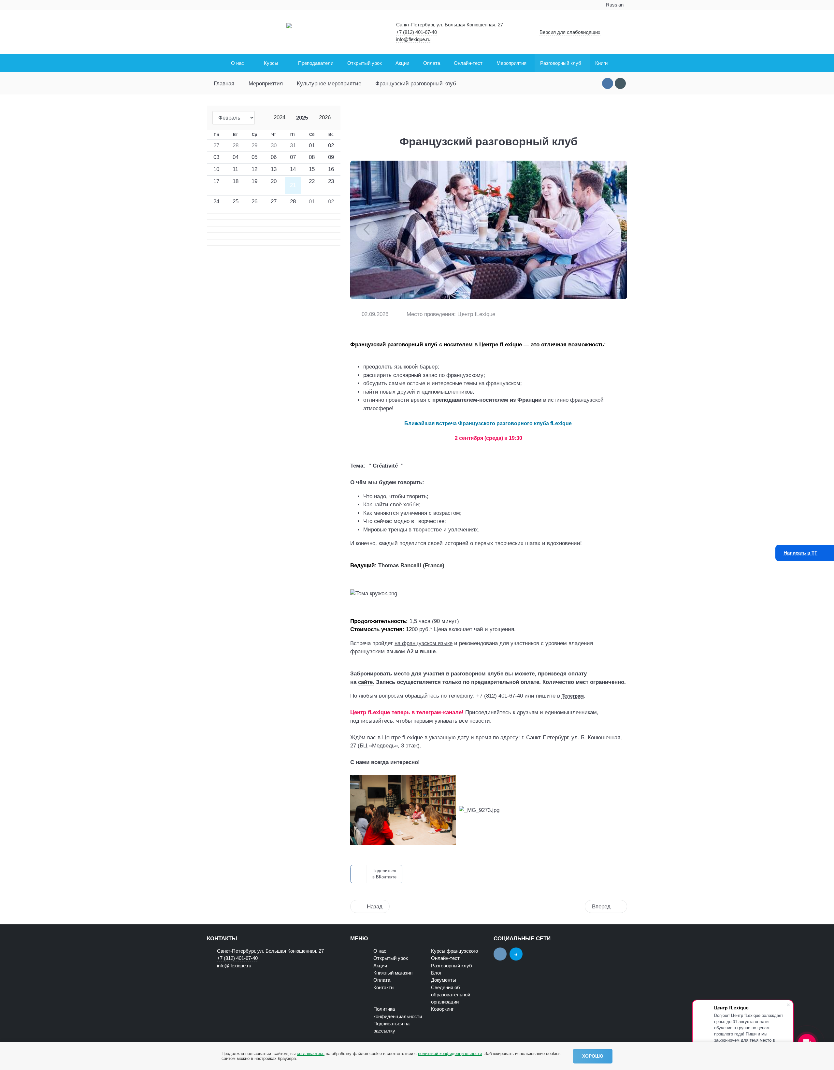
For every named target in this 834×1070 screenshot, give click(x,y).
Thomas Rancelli (399, 565)
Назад (374, 907)
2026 (325, 117)
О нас (379, 951)
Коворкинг (442, 1009)
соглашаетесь (310, 1053)
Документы (443, 980)
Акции (380, 965)
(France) (432, 565)
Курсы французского (454, 951)
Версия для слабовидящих (569, 32)
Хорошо (592, 1056)
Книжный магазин (392, 973)
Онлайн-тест (445, 958)
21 (293, 185)
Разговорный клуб (451, 965)
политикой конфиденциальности (450, 1053)
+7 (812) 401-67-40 (416, 32)
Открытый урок (390, 958)
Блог (436, 973)
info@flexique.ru (413, 39)
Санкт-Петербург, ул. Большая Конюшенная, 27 (449, 24)
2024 (279, 117)
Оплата (381, 980)
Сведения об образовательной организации (450, 995)
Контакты (384, 987)
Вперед (601, 907)
